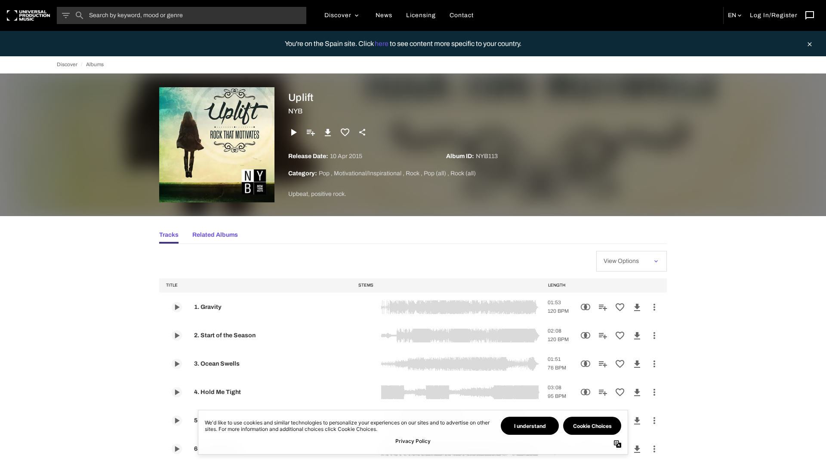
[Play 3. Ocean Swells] (176, 364)
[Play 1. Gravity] (176, 307)
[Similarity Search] (585, 307)
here (382, 43)
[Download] (328, 132)
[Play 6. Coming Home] (176, 449)
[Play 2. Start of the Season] (176, 335)
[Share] (362, 132)
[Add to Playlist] (310, 132)
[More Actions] (654, 307)
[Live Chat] (809, 15)
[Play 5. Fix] (176, 420)
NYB (295, 111)
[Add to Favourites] (345, 132)
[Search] (79, 15)
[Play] (293, 132)
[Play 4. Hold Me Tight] (176, 392)
